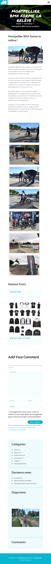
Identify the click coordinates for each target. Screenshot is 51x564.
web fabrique (38, 558)
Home (18, 23)
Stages (16, 461)
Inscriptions (15, 291)
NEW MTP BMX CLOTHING (20, 338)
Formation (28, 23)
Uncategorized (19, 464)
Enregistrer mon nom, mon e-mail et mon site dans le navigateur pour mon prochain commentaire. (25, 414)
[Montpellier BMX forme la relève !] (25, 55)
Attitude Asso (22, 558)
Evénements (18, 455)
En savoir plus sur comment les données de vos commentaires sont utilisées (25, 427)
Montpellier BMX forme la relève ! (25, 483)
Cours (16, 450)
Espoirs (16, 452)
